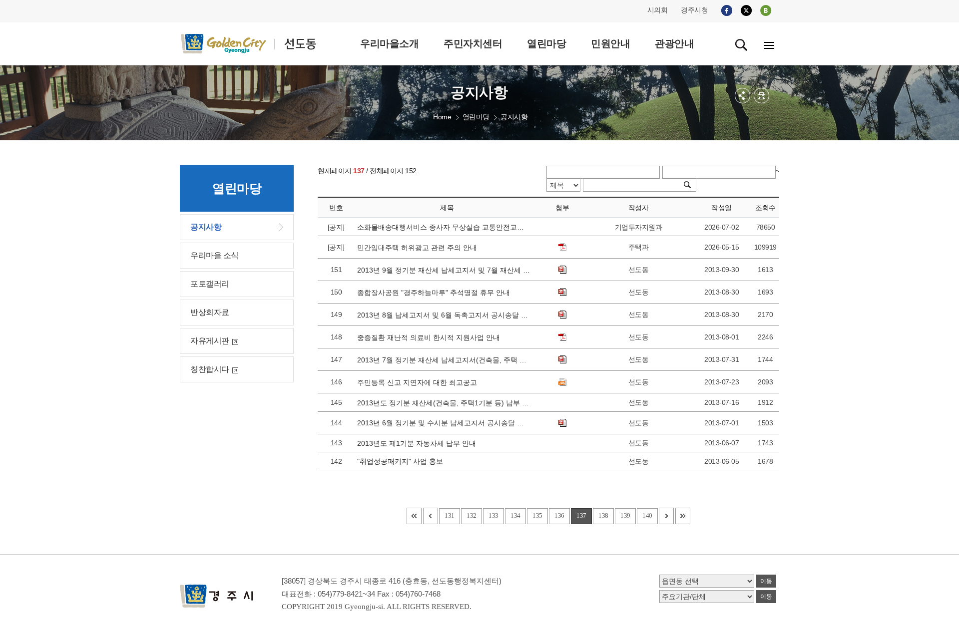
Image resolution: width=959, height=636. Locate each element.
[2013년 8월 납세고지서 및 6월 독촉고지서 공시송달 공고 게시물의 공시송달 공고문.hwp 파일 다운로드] (562, 314)
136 (559, 515)
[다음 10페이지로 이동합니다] (666, 516)
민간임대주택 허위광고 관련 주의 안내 (419, 248)
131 (450, 515)
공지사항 (513, 117)
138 (603, 515)
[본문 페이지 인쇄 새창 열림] (761, 95)
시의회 (657, 10)
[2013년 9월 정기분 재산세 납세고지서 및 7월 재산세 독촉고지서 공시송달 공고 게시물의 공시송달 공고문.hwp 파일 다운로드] (562, 269)
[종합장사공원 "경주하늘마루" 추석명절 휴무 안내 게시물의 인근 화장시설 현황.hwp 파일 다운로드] (562, 292)
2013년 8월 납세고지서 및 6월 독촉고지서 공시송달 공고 (443, 315)
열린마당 (476, 117)
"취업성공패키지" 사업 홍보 (402, 461)
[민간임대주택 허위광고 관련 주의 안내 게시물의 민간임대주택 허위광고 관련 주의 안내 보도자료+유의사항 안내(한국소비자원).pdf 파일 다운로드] (562, 247)
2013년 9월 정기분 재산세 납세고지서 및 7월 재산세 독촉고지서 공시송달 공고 (443, 270)
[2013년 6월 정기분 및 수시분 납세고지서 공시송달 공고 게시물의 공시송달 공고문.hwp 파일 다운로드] (562, 422)
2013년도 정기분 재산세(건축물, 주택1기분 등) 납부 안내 (443, 403)
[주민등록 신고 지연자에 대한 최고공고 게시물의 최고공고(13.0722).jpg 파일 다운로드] (562, 381)
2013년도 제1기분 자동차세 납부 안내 (418, 443)
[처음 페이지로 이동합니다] (414, 516)
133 (493, 515)
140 (647, 515)
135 (537, 515)
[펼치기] (742, 95)
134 (515, 515)
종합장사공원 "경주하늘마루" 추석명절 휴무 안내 (435, 293)
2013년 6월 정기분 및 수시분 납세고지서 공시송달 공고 (443, 423)
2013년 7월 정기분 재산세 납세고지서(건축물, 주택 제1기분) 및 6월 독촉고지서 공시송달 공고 (443, 360)
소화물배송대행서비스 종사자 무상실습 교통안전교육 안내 (443, 227)
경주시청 (694, 10)
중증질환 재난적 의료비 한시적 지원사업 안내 (430, 337)
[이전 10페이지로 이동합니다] (430, 516)
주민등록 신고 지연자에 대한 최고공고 (419, 382)
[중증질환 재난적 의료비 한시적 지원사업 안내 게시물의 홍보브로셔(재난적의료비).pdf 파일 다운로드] (562, 336)
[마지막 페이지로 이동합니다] (682, 516)
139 (625, 515)
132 (472, 515)
